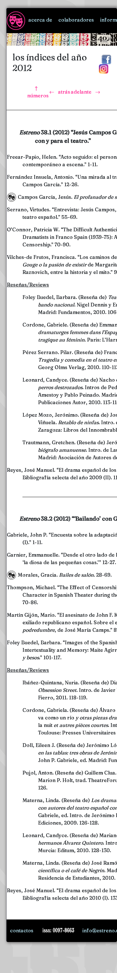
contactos (21, 930)
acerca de (40, 20)
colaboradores (76, 20)
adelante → (85, 92)
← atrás (59, 92)
